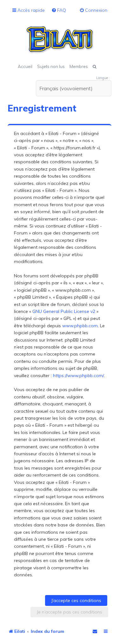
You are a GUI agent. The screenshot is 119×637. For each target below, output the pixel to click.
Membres (78, 66)
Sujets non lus (51, 66)
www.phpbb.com (80, 326)
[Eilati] (59, 39)
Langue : (103, 78)
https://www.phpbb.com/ (78, 375)
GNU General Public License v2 (63, 311)
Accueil (25, 66)
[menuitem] (58, 10)
